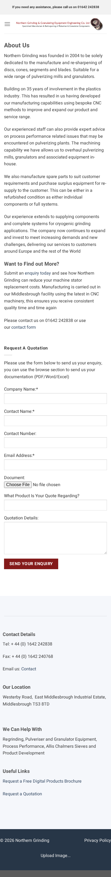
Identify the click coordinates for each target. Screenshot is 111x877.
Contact (28, 669)
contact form (23, 327)
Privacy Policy (97, 840)
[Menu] (7, 24)
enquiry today (38, 273)
